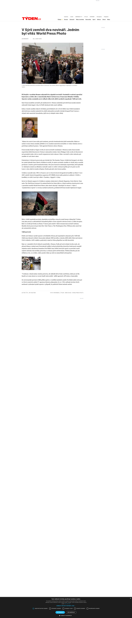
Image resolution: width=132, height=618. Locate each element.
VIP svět (86, 16)
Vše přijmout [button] (60, 612)
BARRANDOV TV (78, 16)
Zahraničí (72, 19)
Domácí (66, 19)
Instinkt (71, 16)
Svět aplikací (99, 16)
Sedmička (66, 16)
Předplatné (106, 16)
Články (59, 19)
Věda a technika (80, 19)
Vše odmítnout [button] (71, 612)
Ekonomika (88, 19)
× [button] (130, 598)
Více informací (67, 603)
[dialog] (66, 607)
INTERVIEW (92, 16)
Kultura (99, 19)
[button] (66, 605)
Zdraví (104, 19)
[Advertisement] (66, 8)
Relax (108, 19)
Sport (94, 19)
